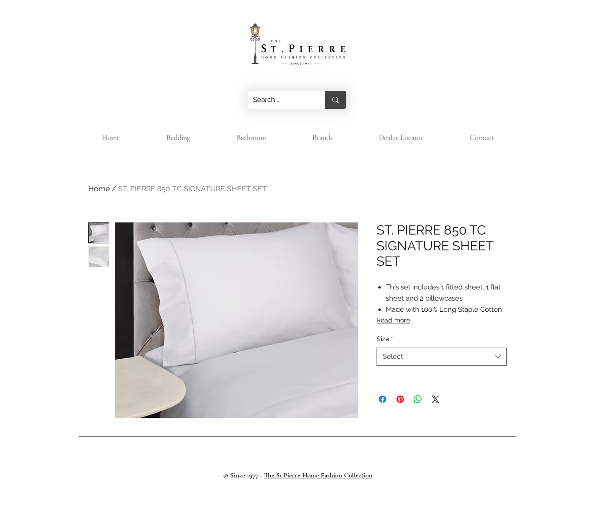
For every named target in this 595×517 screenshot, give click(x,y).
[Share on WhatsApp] (417, 399)
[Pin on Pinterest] (400, 399)
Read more (393, 320)
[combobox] (442, 357)
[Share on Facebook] (382, 399)
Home (99, 188)
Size (385, 338)
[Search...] (335, 100)
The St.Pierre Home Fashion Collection (318, 475)
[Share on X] (435, 399)
